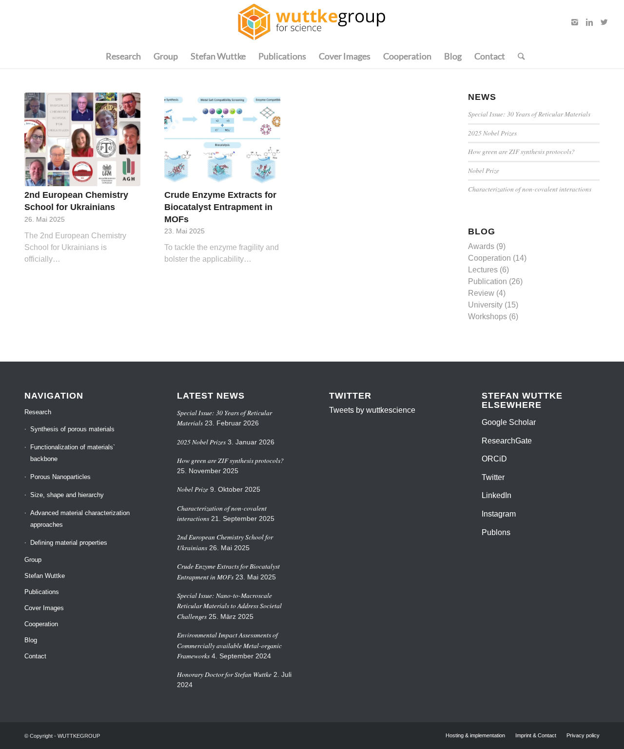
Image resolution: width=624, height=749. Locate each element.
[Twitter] (604, 22)
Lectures (483, 270)
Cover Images (44, 608)
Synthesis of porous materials (72, 429)
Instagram (499, 514)
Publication (487, 281)
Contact (35, 656)
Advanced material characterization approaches (80, 518)
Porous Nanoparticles (60, 476)
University (485, 305)
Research (37, 412)
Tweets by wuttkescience (372, 410)
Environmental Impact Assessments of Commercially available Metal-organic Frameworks (229, 645)
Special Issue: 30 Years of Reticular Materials (529, 113)
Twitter (493, 477)
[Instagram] (574, 22)
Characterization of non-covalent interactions (529, 188)
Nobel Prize (483, 170)
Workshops (487, 316)
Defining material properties (68, 542)
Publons (496, 532)
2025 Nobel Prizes (492, 132)
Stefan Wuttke (44, 575)
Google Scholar (509, 422)
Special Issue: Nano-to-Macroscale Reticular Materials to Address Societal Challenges (229, 606)
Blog (30, 640)
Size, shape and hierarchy (67, 495)
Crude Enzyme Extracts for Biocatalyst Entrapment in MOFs (220, 207)
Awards (481, 246)
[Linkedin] (589, 22)
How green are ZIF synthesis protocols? (521, 151)
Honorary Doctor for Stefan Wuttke (224, 674)
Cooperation (489, 258)
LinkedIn (496, 495)
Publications (41, 591)
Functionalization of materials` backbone (72, 452)
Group (32, 559)
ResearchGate (507, 441)
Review (481, 293)
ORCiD (494, 459)
